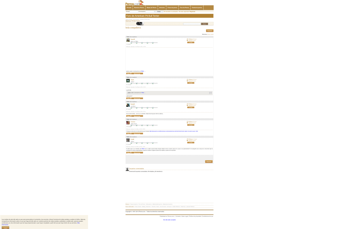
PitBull (142, 71)
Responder (210, 30)
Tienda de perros (197, 7)
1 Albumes (192, 39)
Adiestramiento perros (157, 204)
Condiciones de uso (207, 216)
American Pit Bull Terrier (145, 19)
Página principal (129, 19)
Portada (129, 7)
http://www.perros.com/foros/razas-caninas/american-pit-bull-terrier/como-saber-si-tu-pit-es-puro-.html (174, 131)
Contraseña (142, 11)
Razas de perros (134, 204)
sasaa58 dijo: (128, 90)
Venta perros (149, 204)
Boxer (158, 206)
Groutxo (133, 121)
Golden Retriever (176, 206)
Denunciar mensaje (137, 73)
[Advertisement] (139, 59)
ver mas (190, 42)
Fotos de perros (172, 7)
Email (127, 11)
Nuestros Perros (139, 7)
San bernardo (163, 206)
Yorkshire (154, 206)
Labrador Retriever (190, 206)
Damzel (209, 34)
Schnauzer (169, 206)
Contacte (178, 216)
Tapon (132, 79)
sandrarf (212, 34)
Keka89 (133, 104)
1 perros (192, 40)
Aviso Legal (185, 216)
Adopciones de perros (167, 204)
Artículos (162, 7)
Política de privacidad (195, 216)
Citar (128, 73)
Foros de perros (136, 19)
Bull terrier (148, 206)
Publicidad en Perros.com (167, 216)
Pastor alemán (138, 206)
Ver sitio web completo (169, 220)
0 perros (192, 80)
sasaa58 (133, 39)
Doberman (183, 206)
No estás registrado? (187, 11)
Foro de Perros (184, 7)
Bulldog (143, 206)
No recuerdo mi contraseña (171, 11)
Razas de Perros (151, 7)
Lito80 (132, 139)
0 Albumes (192, 103)
